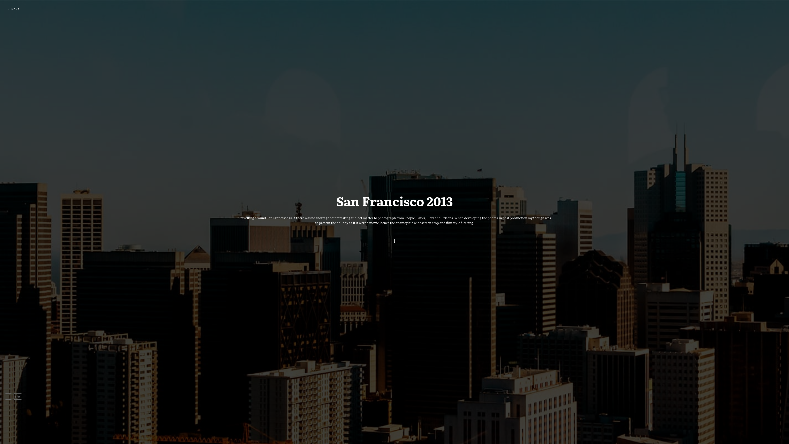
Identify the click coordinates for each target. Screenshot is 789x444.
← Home (13, 9)
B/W (18, 396)
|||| (8, 396)
